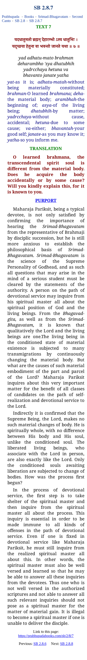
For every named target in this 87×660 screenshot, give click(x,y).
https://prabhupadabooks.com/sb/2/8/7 (46, 636)
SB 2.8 (20, 21)
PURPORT (45, 200)
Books (29, 17)
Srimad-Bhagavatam (53, 17)
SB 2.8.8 (66, 644)
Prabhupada (10, 17)
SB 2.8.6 (39, 644)
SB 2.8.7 (35, 21)
